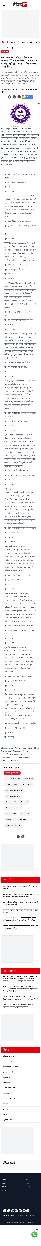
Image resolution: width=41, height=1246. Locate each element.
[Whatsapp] (19, 97)
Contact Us (23, 1216)
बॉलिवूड (28, 1184)
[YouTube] (12, 1210)
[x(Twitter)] (14, 97)
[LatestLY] (20, 6)
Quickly (12, 42)
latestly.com (12, 760)
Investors (31, 1216)
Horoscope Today (11, 785)
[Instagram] (16, 1210)
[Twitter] (8, 1210)
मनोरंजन (28, 1180)
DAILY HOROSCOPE (13, 779)
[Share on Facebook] (18, 836)
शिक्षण (4, 1190)
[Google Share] (27, 98)
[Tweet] (23, 836)
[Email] (28, 1210)
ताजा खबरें (7, 880)
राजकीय (4, 1184)
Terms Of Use (14, 1216)
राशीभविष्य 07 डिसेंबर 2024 (13, 826)
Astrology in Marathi (12, 773)
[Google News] (24, 1210)
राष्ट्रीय (38, 42)
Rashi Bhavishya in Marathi (14, 790)
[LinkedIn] (20, 1210)
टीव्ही (27, 1190)
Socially (24, 42)
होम (2, 48)
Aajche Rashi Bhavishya (13, 808)
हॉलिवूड (28, 1187)
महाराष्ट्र (32, 42)
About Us (6, 1216)
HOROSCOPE (29, 779)
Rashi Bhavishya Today (13, 796)
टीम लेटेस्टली (7, 89)
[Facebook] (9, 97)
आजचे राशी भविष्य (11, 814)
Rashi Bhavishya (27, 785)
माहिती (4, 1187)
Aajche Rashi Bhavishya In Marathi (17, 802)
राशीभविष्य (23, 820)
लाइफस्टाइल (10, 48)
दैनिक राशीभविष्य (10, 820)
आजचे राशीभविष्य (25, 814)
